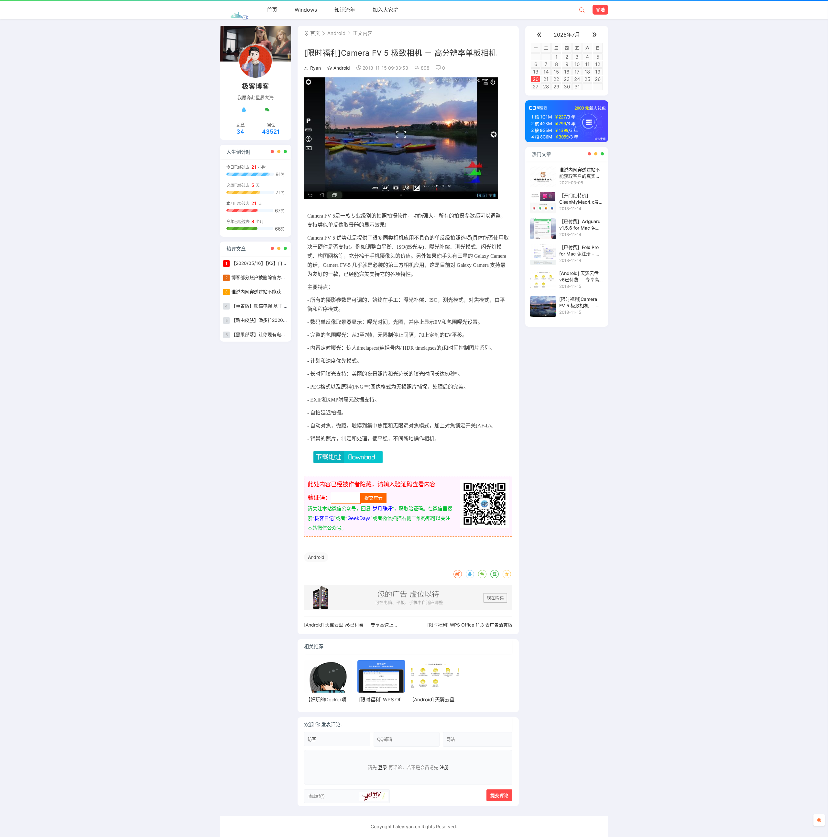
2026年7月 (567, 34)
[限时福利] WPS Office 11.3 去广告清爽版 (469, 625)
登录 (382, 767)
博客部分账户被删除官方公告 (260, 277)
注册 (444, 767)
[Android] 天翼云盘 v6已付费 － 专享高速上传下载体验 (360, 625)
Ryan (315, 68)
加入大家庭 (385, 9)
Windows (306, 9)
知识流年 (344, 9)
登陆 (600, 9)
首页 (272, 9)
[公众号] (267, 109)
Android (336, 33)
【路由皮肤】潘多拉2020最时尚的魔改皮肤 (275, 320)
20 (536, 79)
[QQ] (243, 109)
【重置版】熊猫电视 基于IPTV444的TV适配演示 (280, 306)
